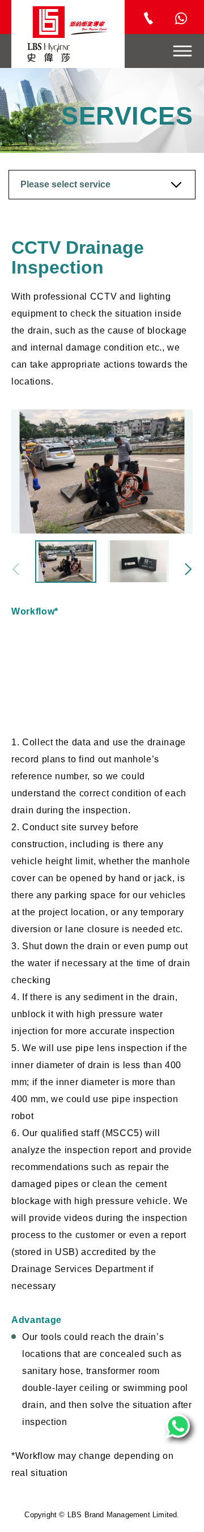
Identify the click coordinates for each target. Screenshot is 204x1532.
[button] (188, 569)
